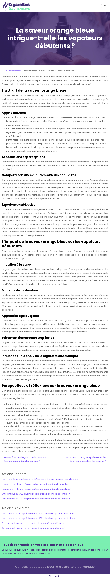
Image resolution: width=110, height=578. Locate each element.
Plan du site (55, 576)
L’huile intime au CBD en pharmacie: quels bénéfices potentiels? (36, 493)
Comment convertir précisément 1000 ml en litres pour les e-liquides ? (39, 513)
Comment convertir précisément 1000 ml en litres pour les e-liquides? (39, 518)
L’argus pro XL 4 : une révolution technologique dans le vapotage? (37, 484)
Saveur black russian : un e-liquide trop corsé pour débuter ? (34, 523)
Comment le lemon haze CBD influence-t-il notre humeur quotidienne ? (40, 479)
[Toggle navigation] (104, 6)
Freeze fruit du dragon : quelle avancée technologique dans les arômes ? (25, 459)
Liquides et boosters (13, 71)
